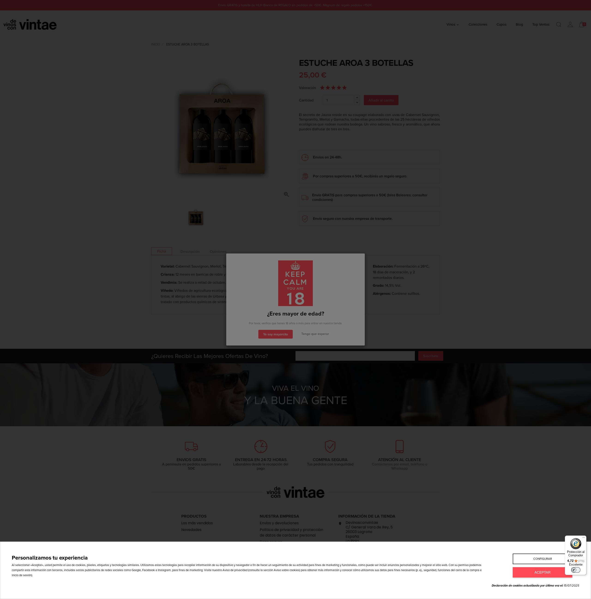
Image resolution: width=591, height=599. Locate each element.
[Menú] (583, 538)
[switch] (575, 570)
